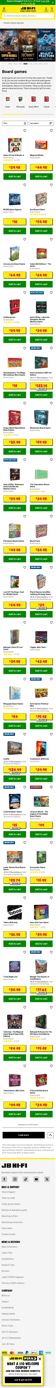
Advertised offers (10, 1216)
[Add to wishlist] (24, 130)
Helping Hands (8, 1314)
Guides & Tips (8, 1265)
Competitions (8, 1259)
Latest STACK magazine (13, 1277)
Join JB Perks (8, 1344)
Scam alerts (7, 1228)
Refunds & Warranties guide (14, 1210)
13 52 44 (31, 3)
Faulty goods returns (11, 1204)
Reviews (6, 1271)
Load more (23, 1135)
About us (6, 1295)
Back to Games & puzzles (14, 23)
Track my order (8, 1198)
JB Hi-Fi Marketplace (11, 1338)
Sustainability (8, 1307)
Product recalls (8, 1234)
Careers (5, 1301)
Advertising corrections (12, 1222)
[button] (9, 9)
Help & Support (8, 1192)
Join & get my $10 (23, 1380)
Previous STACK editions (13, 1283)
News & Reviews (9, 1247)
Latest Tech (7, 1253)
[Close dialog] (39, 1358)
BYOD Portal (7, 1326)
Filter (5, 123)
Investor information (11, 1320)
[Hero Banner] (28, 45)
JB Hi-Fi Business (10, 1332)
